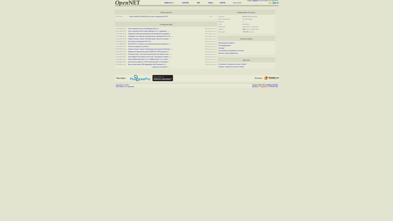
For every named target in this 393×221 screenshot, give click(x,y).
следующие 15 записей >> (160, 67)
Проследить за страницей (125, 86)
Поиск (235, 3)
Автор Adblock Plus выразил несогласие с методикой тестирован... (149, 57)
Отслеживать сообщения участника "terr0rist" (233, 64)
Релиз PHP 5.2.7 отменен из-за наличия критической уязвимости (148, 44)
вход (259, 0)
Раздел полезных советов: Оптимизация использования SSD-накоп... (149, 49)
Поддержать (264, 86)
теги (239, 3)
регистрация (264, 0)
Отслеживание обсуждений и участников (231, 50)
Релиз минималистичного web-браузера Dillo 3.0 (143, 28)
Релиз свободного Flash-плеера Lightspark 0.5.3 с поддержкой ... (148, 31)
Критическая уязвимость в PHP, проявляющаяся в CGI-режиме (148, 62)
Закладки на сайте (122, 85)
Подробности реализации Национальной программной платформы (148, 33)
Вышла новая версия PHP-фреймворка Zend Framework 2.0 (146, 64)
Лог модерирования (225, 45)
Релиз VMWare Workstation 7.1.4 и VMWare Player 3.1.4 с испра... (148, 59)
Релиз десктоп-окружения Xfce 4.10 (139, 41)
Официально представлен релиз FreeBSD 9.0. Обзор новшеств (148, 51)
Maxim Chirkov (272, 85)
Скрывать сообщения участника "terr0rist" (231, 67)
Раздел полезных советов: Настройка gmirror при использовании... (149, 39)
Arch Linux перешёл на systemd (138, 46)
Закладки (221, 48)
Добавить (255, 86)
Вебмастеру (273, 86)
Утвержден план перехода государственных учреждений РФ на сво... (150, 36)
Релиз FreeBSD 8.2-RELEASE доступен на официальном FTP (148, 16)
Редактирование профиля (226, 43)
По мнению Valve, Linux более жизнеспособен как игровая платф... (149, 54)
